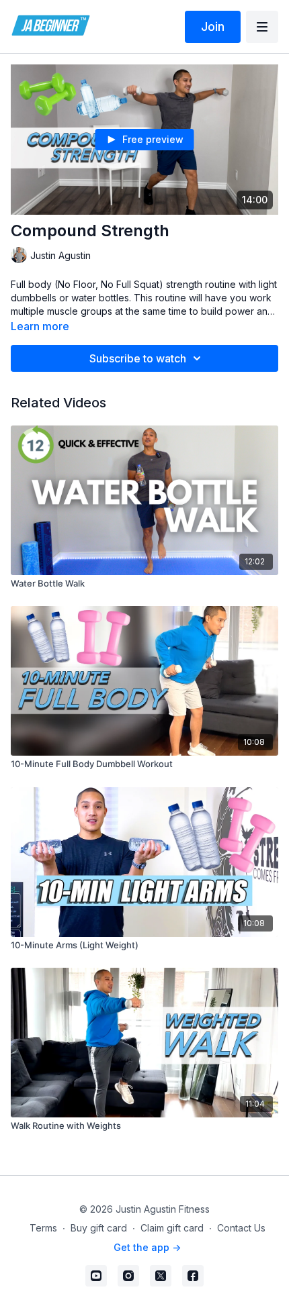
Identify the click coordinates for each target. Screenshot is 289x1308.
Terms (43, 1228)
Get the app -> (147, 1247)
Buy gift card (99, 1228)
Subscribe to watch (137, 358)
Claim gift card (172, 1228)
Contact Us (241, 1228)
